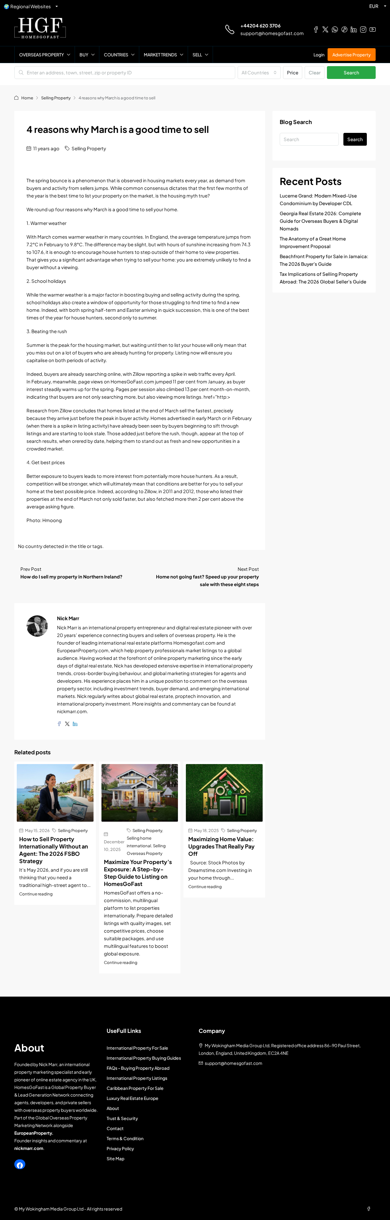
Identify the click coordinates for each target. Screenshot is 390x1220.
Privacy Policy (120, 1148)
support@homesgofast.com (272, 33)
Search (351, 72)
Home (27, 97)
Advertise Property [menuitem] (351, 54)
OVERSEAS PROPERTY (41, 54)
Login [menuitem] (319, 54)
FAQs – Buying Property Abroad (138, 1068)
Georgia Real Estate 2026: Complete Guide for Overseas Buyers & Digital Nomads (320, 220)
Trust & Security (122, 1118)
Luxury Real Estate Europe (132, 1098)
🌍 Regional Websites (27, 6)
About (113, 1108)
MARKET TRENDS (160, 54)
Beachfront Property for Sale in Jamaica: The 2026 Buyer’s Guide (324, 260)
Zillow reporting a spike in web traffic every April (184, 374)
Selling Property (56, 97)
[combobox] (259, 72)
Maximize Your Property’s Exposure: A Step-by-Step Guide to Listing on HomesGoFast (138, 872)
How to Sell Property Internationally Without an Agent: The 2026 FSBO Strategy (53, 849)
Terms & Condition (125, 1138)
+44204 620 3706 (260, 25)
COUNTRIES (116, 54)
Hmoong (52, 520)
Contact (115, 1128)
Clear (315, 72)
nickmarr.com (28, 1148)
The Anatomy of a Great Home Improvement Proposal (313, 242)
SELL (197, 54)
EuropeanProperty (33, 1133)
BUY (84, 54)
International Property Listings (137, 1078)
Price (292, 72)
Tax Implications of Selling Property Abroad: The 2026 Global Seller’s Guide (323, 277)
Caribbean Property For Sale (135, 1088)
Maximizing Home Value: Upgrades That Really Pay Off (221, 846)
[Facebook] (19, 1165)
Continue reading (36, 893)
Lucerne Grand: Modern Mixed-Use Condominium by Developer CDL (318, 199)
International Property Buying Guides (144, 1058)
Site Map (115, 1158)
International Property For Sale (137, 1048)
